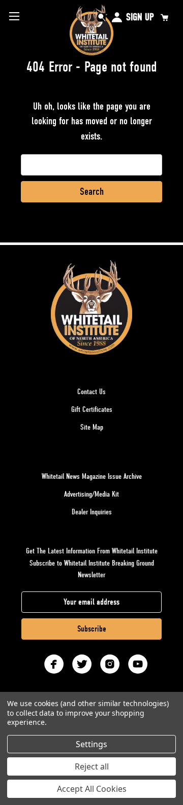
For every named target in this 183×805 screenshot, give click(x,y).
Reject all (92, 766)
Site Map (91, 427)
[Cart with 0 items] (164, 17)
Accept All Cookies (92, 788)
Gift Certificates (91, 409)
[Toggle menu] (14, 16)
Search (102, 17)
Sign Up (140, 17)
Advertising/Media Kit (91, 494)
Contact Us (91, 391)
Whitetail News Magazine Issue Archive (92, 476)
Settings (91, 744)
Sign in (117, 17)
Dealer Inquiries (92, 511)
